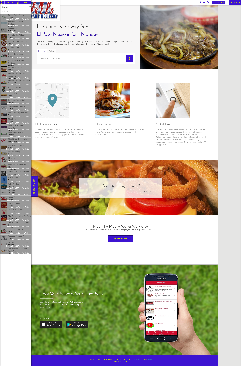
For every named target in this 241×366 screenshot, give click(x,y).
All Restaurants (219, 2)
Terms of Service (137, 359)
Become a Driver (120, 238)
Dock (25, 2)
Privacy (149, 359)
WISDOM (125, 361)
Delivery (41, 51)
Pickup (51, 51)
